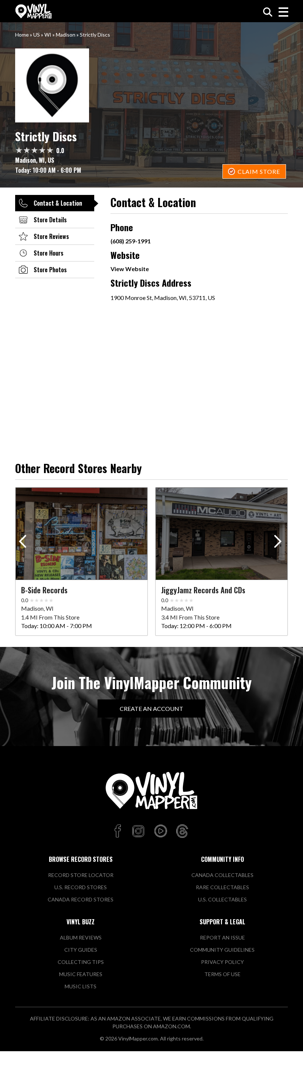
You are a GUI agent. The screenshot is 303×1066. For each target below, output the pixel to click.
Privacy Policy (222, 962)
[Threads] (182, 831)
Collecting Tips (81, 962)
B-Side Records (44, 590)
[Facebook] (118, 831)
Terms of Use (222, 974)
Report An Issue (222, 937)
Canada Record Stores (80, 899)
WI (47, 34)
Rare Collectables (222, 887)
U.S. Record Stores (80, 887)
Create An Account (151, 708)
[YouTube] (160, 831)
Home (22, 34)
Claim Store (259, 171)
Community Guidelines (222, 950)
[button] (279, 543)
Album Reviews (81, 937)
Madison (65, 34)
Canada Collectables (222, 875)
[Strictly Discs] (151, 85)
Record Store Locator (80, 875)
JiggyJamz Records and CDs (203, 590)
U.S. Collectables (222, 899)
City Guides (80, 950)
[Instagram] (138, 831)
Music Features (80, 974)
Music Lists (80, 986)
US (36, 34)
